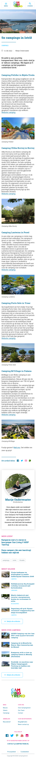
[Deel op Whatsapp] (30, 461)
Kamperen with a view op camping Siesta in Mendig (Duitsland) (18, 654)
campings (6, 560)
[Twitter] (12, 735)
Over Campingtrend (24, 708)
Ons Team (21, 710)
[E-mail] (26, 461)
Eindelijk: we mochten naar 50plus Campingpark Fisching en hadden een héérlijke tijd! (18, 665)
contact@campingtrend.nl (18, 744)
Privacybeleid (11, 752)
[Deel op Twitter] (22, 461)
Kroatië (22, 560)
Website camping (8, 112)
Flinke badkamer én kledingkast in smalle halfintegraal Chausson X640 (18, 575)
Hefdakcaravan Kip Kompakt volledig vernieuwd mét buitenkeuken (18, 587)
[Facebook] (7, 735)
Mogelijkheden (22, 722)
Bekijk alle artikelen (13, 621)
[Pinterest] (17, 735)
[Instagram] (27, 735)
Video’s (5, 710)
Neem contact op (23, 724)
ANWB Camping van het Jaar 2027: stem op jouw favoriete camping (18, 636)
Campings (5, 45)
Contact (20, 713)
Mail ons (17, 447)
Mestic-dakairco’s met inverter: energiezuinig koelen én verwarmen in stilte (18, 599)
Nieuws (5, 708)
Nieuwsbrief (7, 722)
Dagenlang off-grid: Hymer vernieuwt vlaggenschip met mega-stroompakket (18, 612)
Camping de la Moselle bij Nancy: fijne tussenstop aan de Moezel (18, 645)
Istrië (14, 560)
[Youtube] (22, 735)
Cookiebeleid (25, 752)
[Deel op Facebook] (18, 461)
